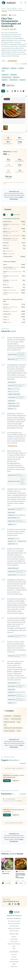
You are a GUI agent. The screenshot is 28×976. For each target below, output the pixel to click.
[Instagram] (15, 904)
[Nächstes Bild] (23, 110)
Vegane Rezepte (14, 931)
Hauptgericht (5, 68)
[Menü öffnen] (25, 2)
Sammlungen (14, 939)
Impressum (14, 966)
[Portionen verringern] (4, 215)
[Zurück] (3, 871)
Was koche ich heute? (14, 921)
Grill (3, 70)
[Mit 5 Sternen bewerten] (12, 803)
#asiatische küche (6, 77)
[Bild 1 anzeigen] (5, 127)
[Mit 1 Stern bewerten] (4, 803)
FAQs (14, 948)
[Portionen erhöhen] (12, 215)
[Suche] (21, 2)
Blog (14, 946)
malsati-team (10, 85)
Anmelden (7, 780)
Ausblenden (22, 763)
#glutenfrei (16, 77)
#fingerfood (13, 74)
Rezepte (14, 936)
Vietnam (20, 8)
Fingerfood (13, 68)
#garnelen (4, 80)
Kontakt (14, 957)
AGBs (14, 964)
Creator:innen (14, 941)
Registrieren (16, 780)
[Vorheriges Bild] (4, 110)
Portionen (17, 214)
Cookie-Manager (14, 961)
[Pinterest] (9, 904)
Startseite (3, 8)
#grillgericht (5, 74)
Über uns (14, 954)
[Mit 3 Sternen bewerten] (8, 803)
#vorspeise (22, 80)
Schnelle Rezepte (14, 926)
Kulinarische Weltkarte (12, 8)
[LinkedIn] (18, 904)
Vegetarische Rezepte (14, 928)
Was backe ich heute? (14, 923)
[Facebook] (12, 904)
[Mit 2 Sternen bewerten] (6, 803)
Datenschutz (14, 959)
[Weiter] (24, 871)
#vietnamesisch (13, 80)
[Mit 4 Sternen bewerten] (10, 803)
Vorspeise (21, 68)
